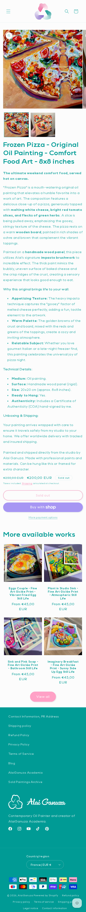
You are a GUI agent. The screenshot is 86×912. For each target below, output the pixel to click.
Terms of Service (21, 754)
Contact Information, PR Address (33, 716)
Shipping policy (19, 726)
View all (43, 697)
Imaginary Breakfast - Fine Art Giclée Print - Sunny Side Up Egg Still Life (63, 666)
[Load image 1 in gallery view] (16, 125)
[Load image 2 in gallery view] (43, 125)
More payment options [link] (43, 517)
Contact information (54, 908)
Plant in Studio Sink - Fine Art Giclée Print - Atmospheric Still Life (63, 593)
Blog (11, 763)
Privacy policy (21, 901)
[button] (8, 11)
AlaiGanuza (25, 895)
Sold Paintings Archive (25, 782)
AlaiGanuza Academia (25, 772)
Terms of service (44, 901)
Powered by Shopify (46, 895)
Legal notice (30, 908)
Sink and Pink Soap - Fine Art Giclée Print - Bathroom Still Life (23, 665)
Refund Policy (18, 735)
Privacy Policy (18, 744)
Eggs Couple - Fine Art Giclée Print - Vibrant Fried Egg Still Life (23, 593)
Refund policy (70, 895)
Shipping (27, 483)
